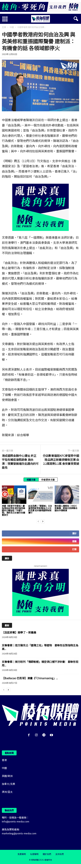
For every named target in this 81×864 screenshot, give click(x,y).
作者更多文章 (48, 479)
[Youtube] (51, 735)
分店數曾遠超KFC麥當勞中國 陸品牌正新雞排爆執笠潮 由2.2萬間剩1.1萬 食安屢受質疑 (61, 459)
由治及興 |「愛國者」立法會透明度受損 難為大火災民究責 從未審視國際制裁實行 (40, 509)
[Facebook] (29, 735)
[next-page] (43, 521)
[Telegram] (44, 735)
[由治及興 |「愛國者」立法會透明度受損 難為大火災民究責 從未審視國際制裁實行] (40, 494)
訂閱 (74, 549)
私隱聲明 (34, 853)
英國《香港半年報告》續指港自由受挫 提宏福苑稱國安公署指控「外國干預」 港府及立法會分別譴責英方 (13, 510)
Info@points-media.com (15, 821)
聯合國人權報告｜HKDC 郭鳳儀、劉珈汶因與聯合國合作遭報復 (66, 508)
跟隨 (74, 541)
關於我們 (47, 853)
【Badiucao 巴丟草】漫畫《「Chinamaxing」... (30, 678)
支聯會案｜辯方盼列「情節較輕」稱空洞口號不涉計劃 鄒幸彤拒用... (40, 663)
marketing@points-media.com (19, 833)
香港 (4, 760)
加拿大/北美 (8, 784)
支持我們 (59, 853)
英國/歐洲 (7, 776)
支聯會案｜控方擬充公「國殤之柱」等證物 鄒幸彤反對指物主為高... (40, 647)
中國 (12, 27)
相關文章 (31, 479)
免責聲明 (22, 853)
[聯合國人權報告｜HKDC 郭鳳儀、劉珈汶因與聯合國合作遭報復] (67, 494)
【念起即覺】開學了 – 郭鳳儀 (19, 632)
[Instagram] (37, 735)
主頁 (4, 27)
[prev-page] (38, 521)
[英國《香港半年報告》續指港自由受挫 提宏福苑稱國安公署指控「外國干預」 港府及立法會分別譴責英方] (14, 494)
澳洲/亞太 (7, 792)
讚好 (74, 533)
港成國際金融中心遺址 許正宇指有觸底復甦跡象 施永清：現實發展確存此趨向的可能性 (20, 461)
